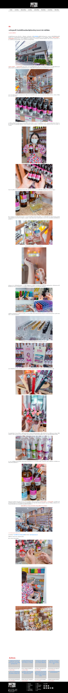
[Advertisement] (34, 18)
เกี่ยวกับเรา (29, 684)
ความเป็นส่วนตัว (30, 689)
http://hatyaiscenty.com (34, 534)
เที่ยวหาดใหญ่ (39, 686)
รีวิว (37, 690)
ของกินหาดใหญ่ (39, 685)
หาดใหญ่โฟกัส (35, 36)
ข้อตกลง (29, 688)
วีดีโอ (37, 688)
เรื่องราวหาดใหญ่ (30, 690)
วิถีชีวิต (38, 684)
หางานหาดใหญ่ (39, 689)
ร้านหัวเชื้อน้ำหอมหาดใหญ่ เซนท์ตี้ (19, 534)
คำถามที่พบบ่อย (30, 685)
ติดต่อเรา (29, 686)
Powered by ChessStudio (11, 691)
